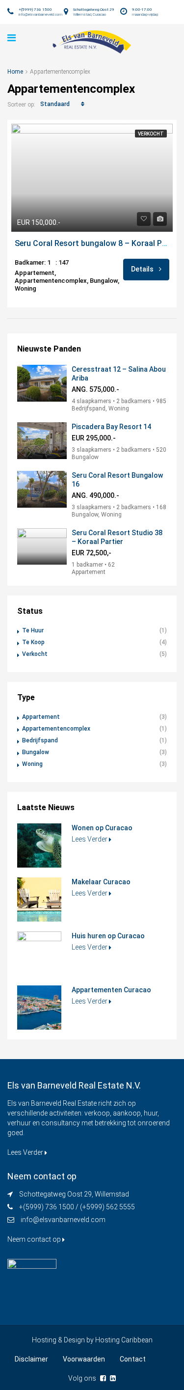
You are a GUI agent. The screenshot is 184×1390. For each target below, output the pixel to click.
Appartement (41, 716)
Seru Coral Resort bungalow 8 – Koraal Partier (98, 243)
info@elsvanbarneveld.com (63, 1220)
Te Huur (33, 630)
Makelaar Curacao (101, 882)
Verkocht (151, 133)
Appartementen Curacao (111, 990)
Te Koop (33, 642)
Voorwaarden (84, 1359)
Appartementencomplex (56, 728)
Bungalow (35, 752)
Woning (32, 764)
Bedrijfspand (40, 740)
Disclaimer (31, 1359)
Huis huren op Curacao (108, 936)
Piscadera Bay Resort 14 (111, 427)
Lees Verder (90, 839)
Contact (133, 1359)
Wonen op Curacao (102, 828)
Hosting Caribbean (124, 1340)
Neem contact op (34, 1239)
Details (143, 269)
